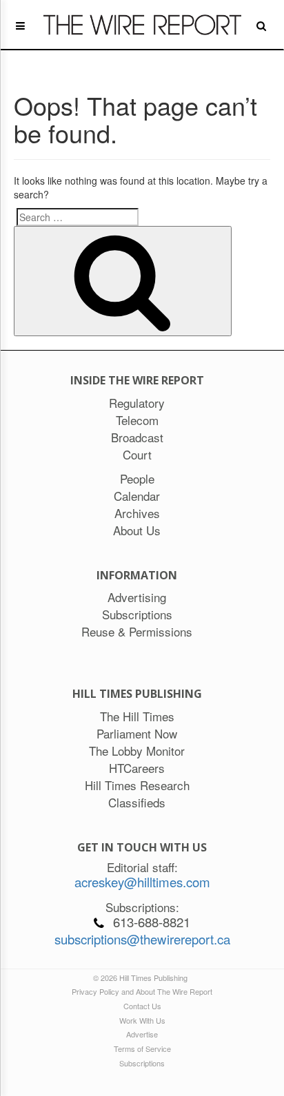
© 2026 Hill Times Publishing (142, 977)
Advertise (142, 1034)
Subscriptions (142, 1062)
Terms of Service (142, 1048)
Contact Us (142, 1005)
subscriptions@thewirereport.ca (142, 939)
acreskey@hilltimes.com (142, 882)
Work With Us (142, 1020)
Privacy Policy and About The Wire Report (142, 991)
